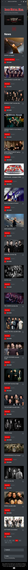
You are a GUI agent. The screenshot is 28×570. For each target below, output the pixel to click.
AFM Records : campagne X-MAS (12, 177)
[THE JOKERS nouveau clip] (14, 298)
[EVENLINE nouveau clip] (14, 246)
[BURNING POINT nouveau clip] (14, 95)
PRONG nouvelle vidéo (10, 506)
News (13, 59)
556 (20, 540)
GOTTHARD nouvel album (10, 529)
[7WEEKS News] (14, 424)
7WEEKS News (8, 433)
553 (10, 540)
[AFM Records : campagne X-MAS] (14, 169)
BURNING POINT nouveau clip (12, 103)
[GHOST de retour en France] (14, 194)
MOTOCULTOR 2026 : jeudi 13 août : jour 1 (13, 1)
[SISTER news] (14, 271)
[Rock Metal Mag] (14, 9)
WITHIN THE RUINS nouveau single (11, 358)
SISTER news (7, 280)
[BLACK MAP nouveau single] (14, 375)
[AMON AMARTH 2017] (14, 220)
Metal (11, 59)
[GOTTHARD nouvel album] (14, 522)
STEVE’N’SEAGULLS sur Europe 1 (12, 455)
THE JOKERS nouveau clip (11, 306)
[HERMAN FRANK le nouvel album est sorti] (14, 120)
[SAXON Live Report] (14, 45)
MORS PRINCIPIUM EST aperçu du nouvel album (12, 152)
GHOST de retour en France (11, 203)
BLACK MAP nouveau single (11, 383)
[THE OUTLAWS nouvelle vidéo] (14, 399)
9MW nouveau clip (9, 481)
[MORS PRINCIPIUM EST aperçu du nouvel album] (14, 145)
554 (13, 540)
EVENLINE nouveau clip (10, 254)
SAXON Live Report (9, 55)
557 (6, 542)
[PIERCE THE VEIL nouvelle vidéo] (14, 323)
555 (16, 540)
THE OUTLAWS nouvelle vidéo (12, 407)
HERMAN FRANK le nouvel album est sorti (12, 130)
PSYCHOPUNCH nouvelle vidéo (12, 79)
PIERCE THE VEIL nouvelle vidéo (12, 331)
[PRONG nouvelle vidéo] (14, 498)
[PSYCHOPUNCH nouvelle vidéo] (14, 72)
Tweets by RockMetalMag (9, 558)
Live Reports (7, 59)
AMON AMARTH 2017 (9, 229)
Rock (8, 83)
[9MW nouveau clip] (14, 472)
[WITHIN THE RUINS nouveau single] (14, 348)
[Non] (26, 566)
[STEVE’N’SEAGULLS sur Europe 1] (14, 448)
